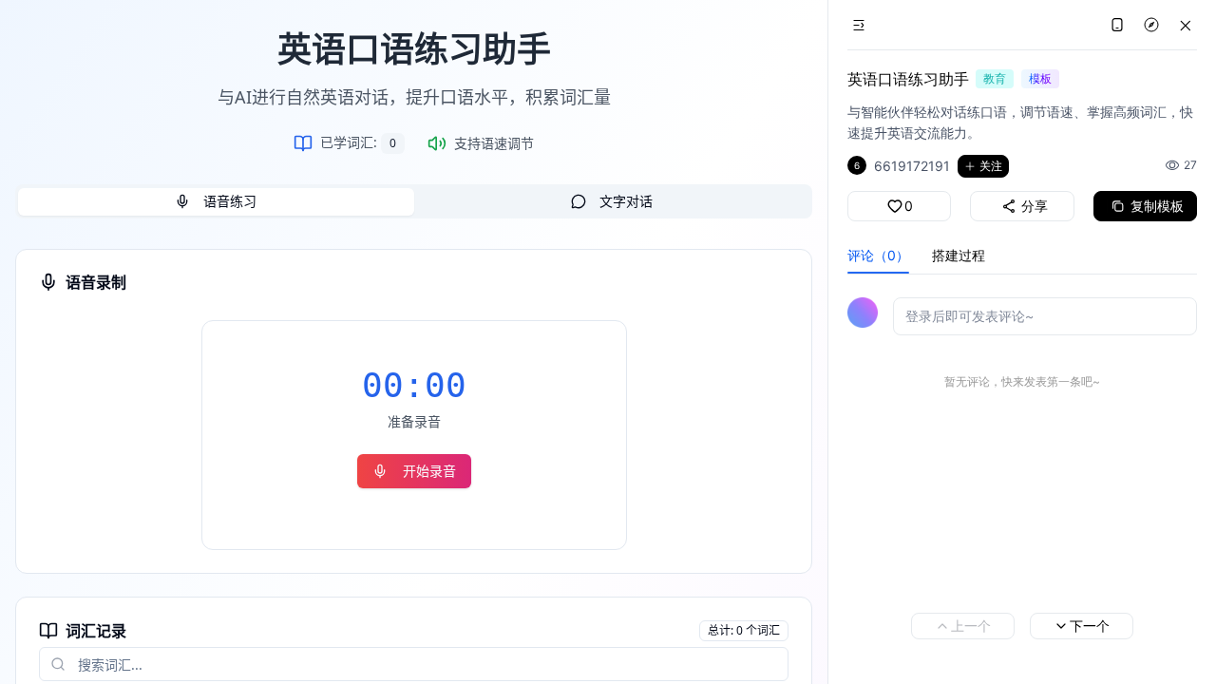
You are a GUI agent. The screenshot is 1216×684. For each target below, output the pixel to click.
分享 (1034, 206)
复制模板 (1157, 206)
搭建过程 (958, 255)
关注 (990, 166)
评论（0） (878, 255)
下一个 (1090, 626)
